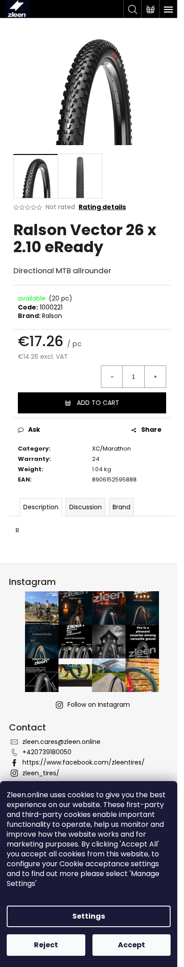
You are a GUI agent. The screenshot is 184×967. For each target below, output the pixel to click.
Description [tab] (41, 507)
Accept (131, 945)
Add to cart (98, 402)
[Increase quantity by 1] (155, 376)
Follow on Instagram (98, 704)
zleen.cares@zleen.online (61, 741)
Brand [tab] (121, 507)
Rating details (102, 207)
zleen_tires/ (40, 773)
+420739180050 (46, 752)
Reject (46, 945)
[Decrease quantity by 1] (112, 376)
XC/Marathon (111, 448)
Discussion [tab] (85, 507)
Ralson (52, 315)
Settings (88, 916)
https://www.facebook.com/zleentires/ (83, 762)
